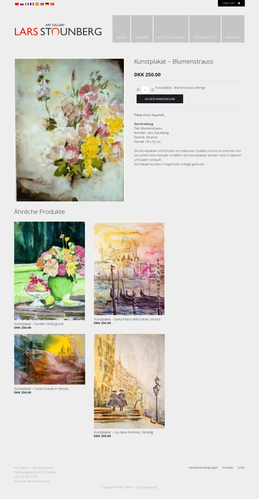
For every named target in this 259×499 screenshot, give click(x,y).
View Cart (229, 3)
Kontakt (233, 37)
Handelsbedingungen (203, 467)
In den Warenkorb (160, 99)
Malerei (142, 37)
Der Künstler (205, 37)
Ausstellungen (171, 37)
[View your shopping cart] (239, 3)
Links (241, 467)
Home (121, 37)
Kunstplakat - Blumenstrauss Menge (180, 87)
